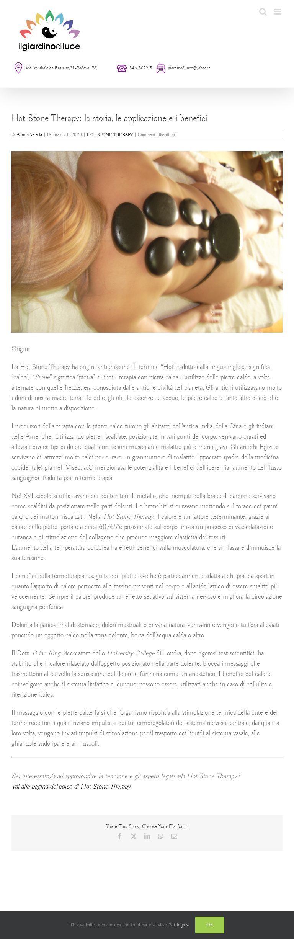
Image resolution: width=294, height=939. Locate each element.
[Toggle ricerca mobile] (263, 12)
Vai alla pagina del (70, 786)
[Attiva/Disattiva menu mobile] (278, 12)
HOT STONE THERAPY (110, 134)
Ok (209, 925)
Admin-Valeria (29, 134)
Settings (177, 925)
